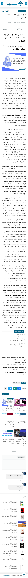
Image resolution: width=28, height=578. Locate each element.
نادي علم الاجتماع (7, 575)
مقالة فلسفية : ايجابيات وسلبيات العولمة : (9, 425)
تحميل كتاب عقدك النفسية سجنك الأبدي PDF (11, 510)
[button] (19, 388)
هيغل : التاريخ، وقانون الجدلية (16, 340)
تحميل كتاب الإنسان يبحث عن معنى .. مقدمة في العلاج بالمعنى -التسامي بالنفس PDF (9, 553)
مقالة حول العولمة (21, 423)
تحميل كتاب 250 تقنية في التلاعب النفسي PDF (9, 545)
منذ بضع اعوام (19, 334)
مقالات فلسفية (22, 11)
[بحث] (2, 3)
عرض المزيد (5, 394)
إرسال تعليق (21, 457)
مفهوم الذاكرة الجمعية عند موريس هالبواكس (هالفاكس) (8, 441)
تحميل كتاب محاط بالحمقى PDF (10, 502)
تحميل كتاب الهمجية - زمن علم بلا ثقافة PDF (9, 531)
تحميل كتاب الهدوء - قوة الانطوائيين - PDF (11, 538)
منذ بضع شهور (13, 501)
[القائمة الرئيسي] (26, 3)
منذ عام (20, 343)
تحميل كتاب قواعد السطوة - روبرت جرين (10, 524)
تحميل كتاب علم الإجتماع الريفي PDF (10, 560)
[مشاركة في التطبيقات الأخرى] (5, 388)
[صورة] (22, 503)
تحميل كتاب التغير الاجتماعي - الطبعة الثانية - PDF (10, 567)
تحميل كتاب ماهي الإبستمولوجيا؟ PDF (9, 517)
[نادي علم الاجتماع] (14, 3)
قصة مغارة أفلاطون (18, 336)
